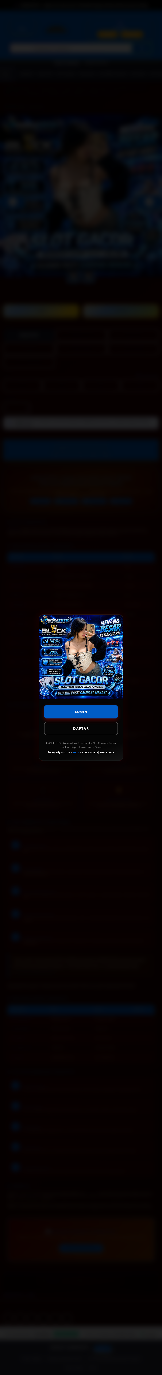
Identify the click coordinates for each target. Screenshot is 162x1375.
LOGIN (81, 712)
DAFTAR (81, 728)
